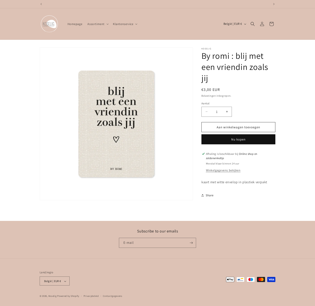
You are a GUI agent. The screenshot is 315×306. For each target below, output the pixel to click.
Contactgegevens (112, 295)
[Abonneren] (191, 243)
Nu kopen (238, 139)
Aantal (205, 103)
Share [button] (210, 195)
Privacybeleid (91, 295)
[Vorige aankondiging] (41, 4)
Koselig (52, 296)
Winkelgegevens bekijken (223, 170)
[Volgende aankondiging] (274, 4)
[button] (97, 23)
